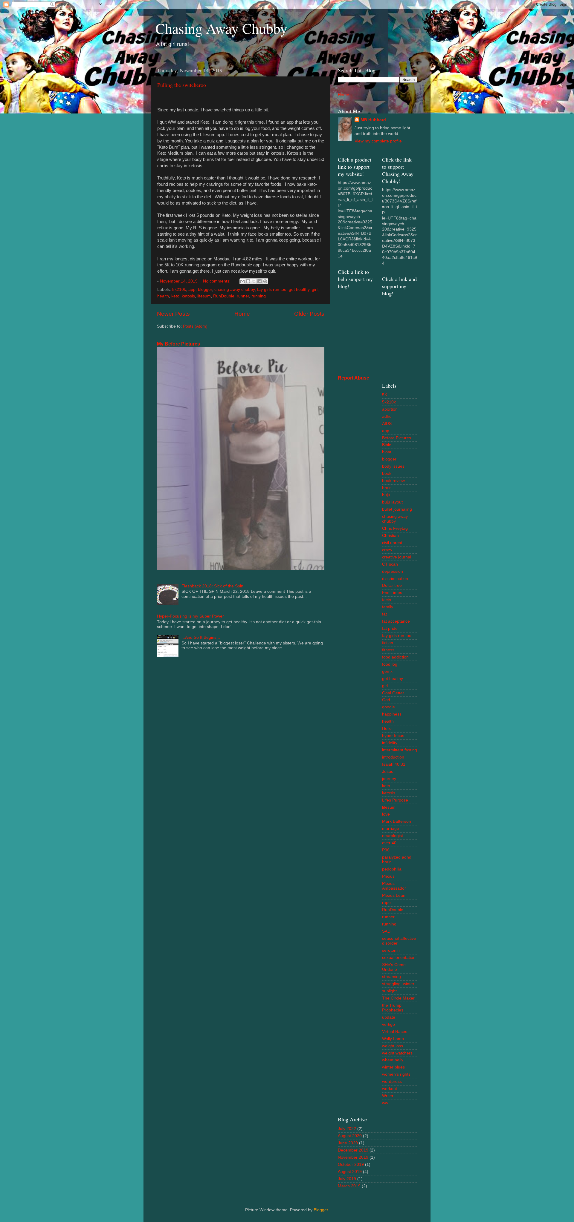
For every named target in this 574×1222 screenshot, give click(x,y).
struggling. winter (398, 984)
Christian (390, 535)
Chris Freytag (395, 528)
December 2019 (353, 1150)
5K (384, 395)
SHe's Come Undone (394, 967)
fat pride (390, 628)
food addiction (395, 657)
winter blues (393, 1067)
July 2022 (347, 1128)
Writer (387, 1096)
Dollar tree (392, 585)
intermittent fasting (399, 750)
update (388, 1017)
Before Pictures (396, 438)
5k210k (179, 289)
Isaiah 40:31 (393, 764)
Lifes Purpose (395, 800)
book (386, 473)
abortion (390, 409)
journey (389, 778)
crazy (387, 550)
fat (384, 614)
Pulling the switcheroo (181, 84)
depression (392, 571)
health (163, 296)
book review (393, 480)
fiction (387, 643)
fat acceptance (396, 621)
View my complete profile (378, 141)
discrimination (395, 578)
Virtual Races (394, 1031)
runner (243, 296)
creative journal (396, 557)
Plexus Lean (393, 895)
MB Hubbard (373, 120)
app (192, 289)
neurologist (392, 835)
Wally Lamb (393, 1039)
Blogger (321, 1210)
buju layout (392, 502)
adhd (387, 416)
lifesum (204, 296)
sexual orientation (399, 957)
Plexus (388, 876)
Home (242, 314)
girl (314, 289)
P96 (386, 850)
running (258, 296)
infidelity (389, 743)
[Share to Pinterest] (265, 281)
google (388, 707)
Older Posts (309, 314)
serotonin (391, 950)
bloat (386, 452)
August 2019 (350, 1171)
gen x (387, 671)
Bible (386, 445)
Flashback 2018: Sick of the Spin (212, 586)
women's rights (396, 1074)
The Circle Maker (398, 998)
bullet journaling (397, 509)
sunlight (389, 991)
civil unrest (392, 543)
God (386, 700)
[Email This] (242, 281)
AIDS (387, 423)
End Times (392, 592)
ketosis (188, 296)
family (387, 607)
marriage (390, 828)
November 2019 (353, 1157)
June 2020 (348, 1143)
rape (386, 902)
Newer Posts (173, 314)
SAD (386, 931)
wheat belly (392, 1060)
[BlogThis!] (248, 281)
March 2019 (349, 1186)
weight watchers (397, 1053)
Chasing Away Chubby (221, 28)
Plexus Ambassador (394, 886)
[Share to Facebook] (259, 281)
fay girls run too (271, 289)
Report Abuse (353, 377)
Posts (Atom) (195, 326)
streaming (391, 976)
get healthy (299, 289)
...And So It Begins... (200, 637)
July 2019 (347, 1179)
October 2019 (351, 1164)
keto (175, 296)
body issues (393, 466)
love (386, 814)
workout (389, 1088)
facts (386, 600)
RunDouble (223, 296)
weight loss (392, 1046)
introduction (393, 757)
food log (389, 664)
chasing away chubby (234, 289)
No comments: (217, 281)
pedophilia (392, 869)
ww (385, 1103)
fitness (388, 650)
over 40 (389, 843)
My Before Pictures (178, 343)
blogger (205, 289)
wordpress (392, 1081)
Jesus (387, 771)
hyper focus (393, 735)
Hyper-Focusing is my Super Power (190, 616)
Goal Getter (393, 693)
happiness (392, 714)
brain (387, 488)
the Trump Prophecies (392, 1007)
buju (386, 495)
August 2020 (350, 1136)
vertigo (388, 1024)
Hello (387, 728)
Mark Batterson (396, 821)
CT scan (390, 564)
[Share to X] (254, 281)
